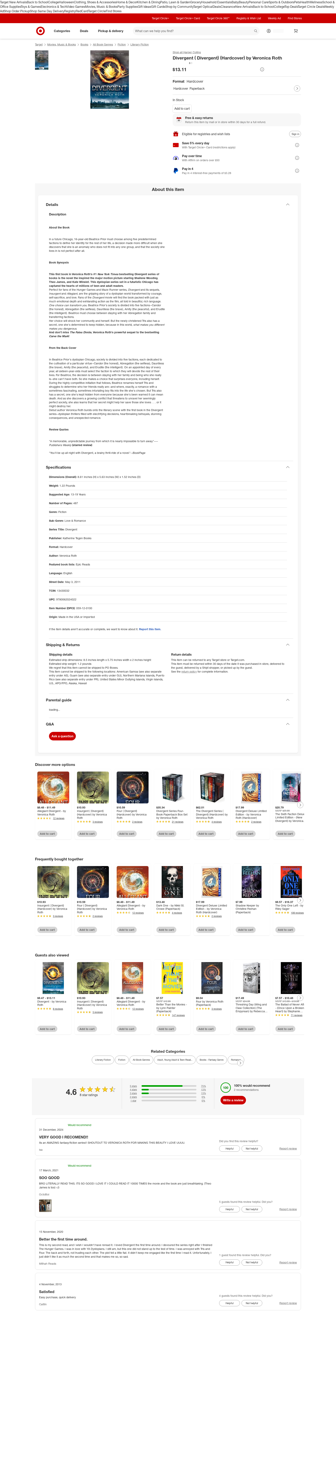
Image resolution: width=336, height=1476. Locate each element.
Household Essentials (216, 2)
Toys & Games (31, 7)
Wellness (316, 2)
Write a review (233, 1100)
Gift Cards (158, 7)
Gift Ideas (144, 7)
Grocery (195, 2)
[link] (183, 63)
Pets (297, 2)
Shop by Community (179, 7)
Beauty (244, 2)
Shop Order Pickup (17, 11)
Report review (288, 1148)
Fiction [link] (121, 1059)
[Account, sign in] (276, 31)
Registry (70, 11)
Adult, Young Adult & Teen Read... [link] (174, 1059)
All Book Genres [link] (141, 1059)
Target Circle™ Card (188, 18)
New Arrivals (244, 7)
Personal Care (259, 2)
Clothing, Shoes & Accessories (95, 2)
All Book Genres (103, 44)
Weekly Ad (274, 18)
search (256, 31)
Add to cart (182, 108)
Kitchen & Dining (148, 2)
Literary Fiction (139, 44)
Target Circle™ (160, 18)
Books (84, 44)
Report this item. (150, 629)
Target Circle (97, 11)
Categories (62, 31)
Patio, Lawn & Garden (175, 2)
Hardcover (180, 88)
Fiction (122, 44)
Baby (235, 2)
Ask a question (62, 736)
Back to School (37, 2)
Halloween (66, 2)
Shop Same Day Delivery (47, 11)
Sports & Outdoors (281, 2)
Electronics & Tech (53, 7)
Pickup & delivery (110, 31)
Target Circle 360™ (218, 18)
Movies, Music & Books (101, 7)
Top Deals (291, 7)
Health (305, 2)
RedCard (82, 11)
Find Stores (114, 11)
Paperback (197, 88)
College (53, 2)
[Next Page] (297, 88)
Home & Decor (126, 2)
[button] (183, 63)
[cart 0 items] (296, 31)
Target (39, 44)
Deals (217, 7)
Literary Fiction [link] (103, 1059)
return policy (189, 671)
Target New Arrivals (13, 2)
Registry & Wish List (248, 18)
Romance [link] (236, 1059)
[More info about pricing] (262, 69)
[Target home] (40, 31)
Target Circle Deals (311, 7)
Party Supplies (127, 7)
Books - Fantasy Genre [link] (212, 1059)
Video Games (75, 7)
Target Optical (203, 7)
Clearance (228, 7)
